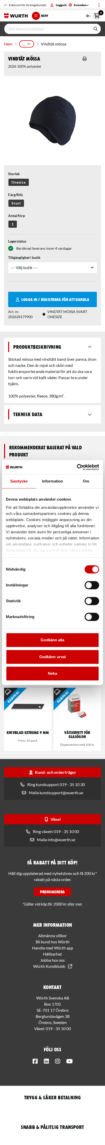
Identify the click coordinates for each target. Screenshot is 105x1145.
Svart (16, 203)
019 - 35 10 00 (58, 1028)
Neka (52, 673)
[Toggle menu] (99, 5)
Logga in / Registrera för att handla (55, 299)
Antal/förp (16, 215)
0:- (93, 15)
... (24, 43)
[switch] (92, 585)
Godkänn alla (52, 640)
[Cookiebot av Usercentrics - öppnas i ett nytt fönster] (77, 467)
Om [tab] (86, 481)
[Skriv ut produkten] (85, 59)
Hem (8, 43)
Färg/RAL (15, 194)
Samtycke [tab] (19, 481)
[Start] (16, 15)
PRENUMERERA (52, 891)
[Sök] (95, 29)
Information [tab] (52, 481)
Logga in (61, 5)
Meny (44, 15)
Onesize (18, 182)
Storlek (14, 174)
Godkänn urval (52, 657)
